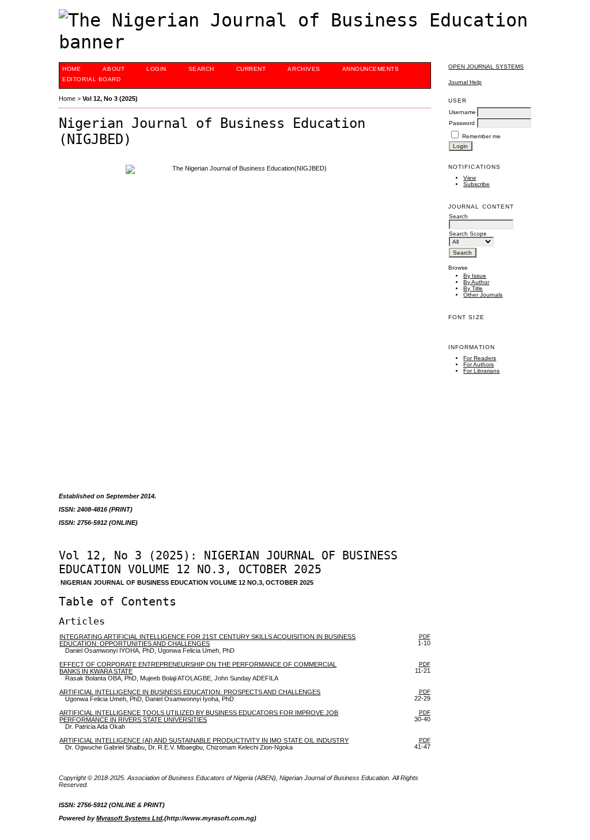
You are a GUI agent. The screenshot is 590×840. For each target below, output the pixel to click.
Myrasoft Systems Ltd (129, 818)
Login (156, 69)
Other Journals (482, 295)
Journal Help (465, 82)
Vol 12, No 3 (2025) (110, 98)
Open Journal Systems (486, 66)
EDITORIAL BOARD (91, 79)
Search (201, 69)
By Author (476, 282)
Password (462, 123)
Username (462, 112)
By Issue (474, 276)
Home (71, 69)
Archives (304, 69)
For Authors (478, 364)
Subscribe (476, 184)
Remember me (481, 136)
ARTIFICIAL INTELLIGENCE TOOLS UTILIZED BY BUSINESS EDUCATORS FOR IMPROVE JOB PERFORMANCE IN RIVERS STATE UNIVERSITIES (198, 716)
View (469, 178)
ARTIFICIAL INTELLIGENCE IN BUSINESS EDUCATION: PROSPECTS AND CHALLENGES (189, 691)
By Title (473, 288)
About (113, 69)
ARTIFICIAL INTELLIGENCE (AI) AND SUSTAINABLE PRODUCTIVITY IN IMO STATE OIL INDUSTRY (204, 740)
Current (251, 69)
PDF (424, 636)
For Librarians (481, 371)
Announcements (370, 69)
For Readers (479, 358)
